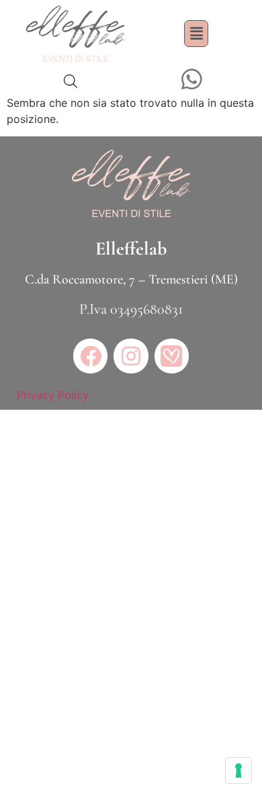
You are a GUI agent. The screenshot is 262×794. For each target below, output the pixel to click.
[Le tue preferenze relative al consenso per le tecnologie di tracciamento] (238, 770)
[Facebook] (90, 356)
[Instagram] (131, 356)
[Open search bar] (70, 81)
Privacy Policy (53, 395)
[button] (196, 33)
